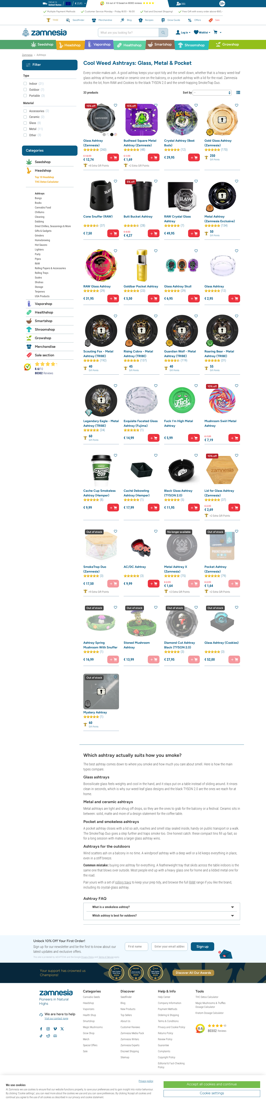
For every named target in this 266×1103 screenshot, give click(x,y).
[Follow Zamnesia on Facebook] (41, 1029)
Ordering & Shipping (168, 1015)
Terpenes (40, 291)
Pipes (38, 258)
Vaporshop (43, 304)
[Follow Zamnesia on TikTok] (41, 1036)
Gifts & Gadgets (43, 230)
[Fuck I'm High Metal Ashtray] (182, 400)
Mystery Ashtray (95, 712)
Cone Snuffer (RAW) (98, 216)
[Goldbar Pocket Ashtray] (141, 265)
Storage (39, 286)
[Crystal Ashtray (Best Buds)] (182, 120)
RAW (192, 882)
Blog (123, 1003)
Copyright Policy (166, 1057)
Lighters (39, 249)
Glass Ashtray (214, 286)
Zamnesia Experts (130, 1045)
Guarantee (163, 1045)
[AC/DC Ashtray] (141, 546)
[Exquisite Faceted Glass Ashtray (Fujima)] (141, 400)
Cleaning (39, 216)
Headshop (43, 170)
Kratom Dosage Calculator (210, 1012)
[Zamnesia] (57, 33)
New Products (128, 1009)
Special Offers (90, 1045)
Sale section (44, 355)
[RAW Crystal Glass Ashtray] (182, 195)
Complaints (164, 1051)
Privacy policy (146, 1081)
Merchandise (45, 346)
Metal (32, 129)
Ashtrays (39, 193)
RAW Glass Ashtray (97, 286)
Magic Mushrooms (93, 1027)
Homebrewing (42, 240)
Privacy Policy (87, 957)
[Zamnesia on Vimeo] (55, 1029)
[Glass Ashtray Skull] (182, 265)
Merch (86, 1039)
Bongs (38, 198)
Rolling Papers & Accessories (50, 268)
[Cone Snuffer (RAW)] (101, 195)
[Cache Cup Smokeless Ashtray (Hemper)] (101, 470)
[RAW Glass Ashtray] (101, 265)
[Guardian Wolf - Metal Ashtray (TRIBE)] (182, 330)
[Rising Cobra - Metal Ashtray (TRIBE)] (141, 330)
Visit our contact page (56, 1018)
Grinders (39, 235)
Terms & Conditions (168, 1021)
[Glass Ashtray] (222, 265)
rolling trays (123, 882)
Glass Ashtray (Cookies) (221, 643)
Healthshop (44, 312)
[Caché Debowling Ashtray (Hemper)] (141, 470)
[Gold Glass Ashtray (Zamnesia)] (222, 120)
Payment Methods (167, 1009)
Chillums (39, 212)
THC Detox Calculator (47, 181)
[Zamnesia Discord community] (55, 1036)
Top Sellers (126, 1015)
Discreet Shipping (130, 1051)
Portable (34, 95)
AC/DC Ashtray (135, 567)
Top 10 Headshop (44, 177)
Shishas (39, 282)
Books (38, 202)
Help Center (164, 996)
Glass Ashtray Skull (177, 286)
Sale (85, 1051)
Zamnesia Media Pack (132, 1033)
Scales (38, 277)
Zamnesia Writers (130, 1039)
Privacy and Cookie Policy (171, 1027)
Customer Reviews (130, 1027)
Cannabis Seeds (91, 996)
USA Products (42, 296)
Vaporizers (88, 1009)
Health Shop (89, 1015)
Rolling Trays (41, 272)
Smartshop (43, 321)
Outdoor (34, 89)
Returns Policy (165, 1033)
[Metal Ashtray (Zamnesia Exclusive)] (222, 195)
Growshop (43, 338)
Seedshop (43, 162)
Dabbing (39, 221)
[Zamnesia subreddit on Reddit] (48, 1036)
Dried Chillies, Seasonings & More (53, 226)
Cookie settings (212, 1093)
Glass (32, 123)
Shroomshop (45, 329)
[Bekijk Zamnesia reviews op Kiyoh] (27, 367)
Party (38, 254)
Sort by (187, 92)
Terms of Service (106, 957)
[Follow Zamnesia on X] (62, 1029)
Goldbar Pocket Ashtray (141, 286)
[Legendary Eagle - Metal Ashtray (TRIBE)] (101, 400)
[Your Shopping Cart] (218, 32)
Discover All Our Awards (193, 973)
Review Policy (165, 1039)
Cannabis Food (43, 207)
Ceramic (34, 117)
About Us (125, 1021)
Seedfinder (126, 996)
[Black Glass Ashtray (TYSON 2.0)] (182, 470)
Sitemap (125, 1057)
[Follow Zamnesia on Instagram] (48, 1029)
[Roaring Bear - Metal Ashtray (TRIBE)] (222, 330)
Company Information (169, 1003)
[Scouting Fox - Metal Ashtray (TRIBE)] (101, 330)
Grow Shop (88, 1033)
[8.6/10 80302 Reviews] (48, 364)
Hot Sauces (41, 244)
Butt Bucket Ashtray (138, 216)
